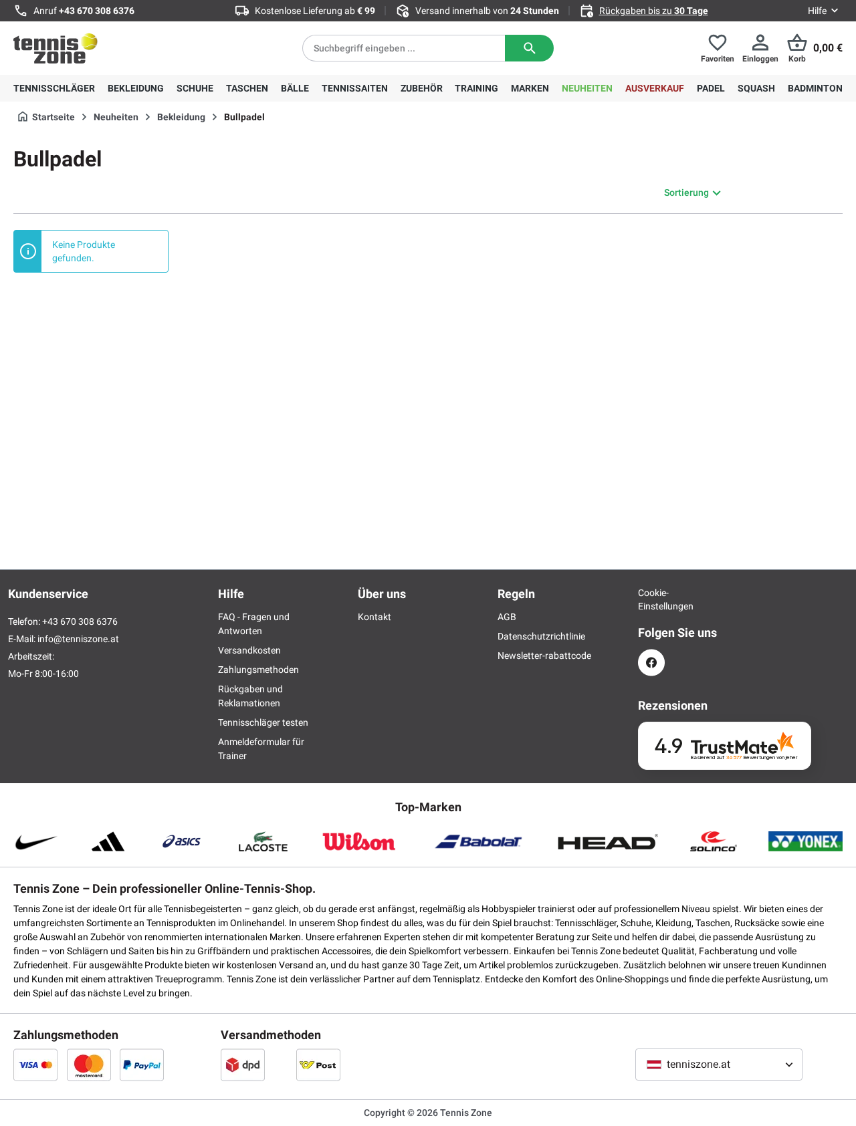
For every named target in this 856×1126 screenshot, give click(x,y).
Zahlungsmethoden (258, 669)
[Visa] (35, 1064)
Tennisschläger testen (263, 722)
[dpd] (243, 1064)
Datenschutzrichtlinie (541, 636)
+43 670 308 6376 (96, 10)
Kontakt (374, 616)
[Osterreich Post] (318, 1064)
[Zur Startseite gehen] (55, 48)
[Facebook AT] (651, 662)
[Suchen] (529, 48)
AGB (507, 616)
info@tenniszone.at (78, 639)
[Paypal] (142, 1064)
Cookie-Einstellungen (651, 599)
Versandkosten (249, 650)
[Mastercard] (89, 1064)
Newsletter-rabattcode (544, 655)
